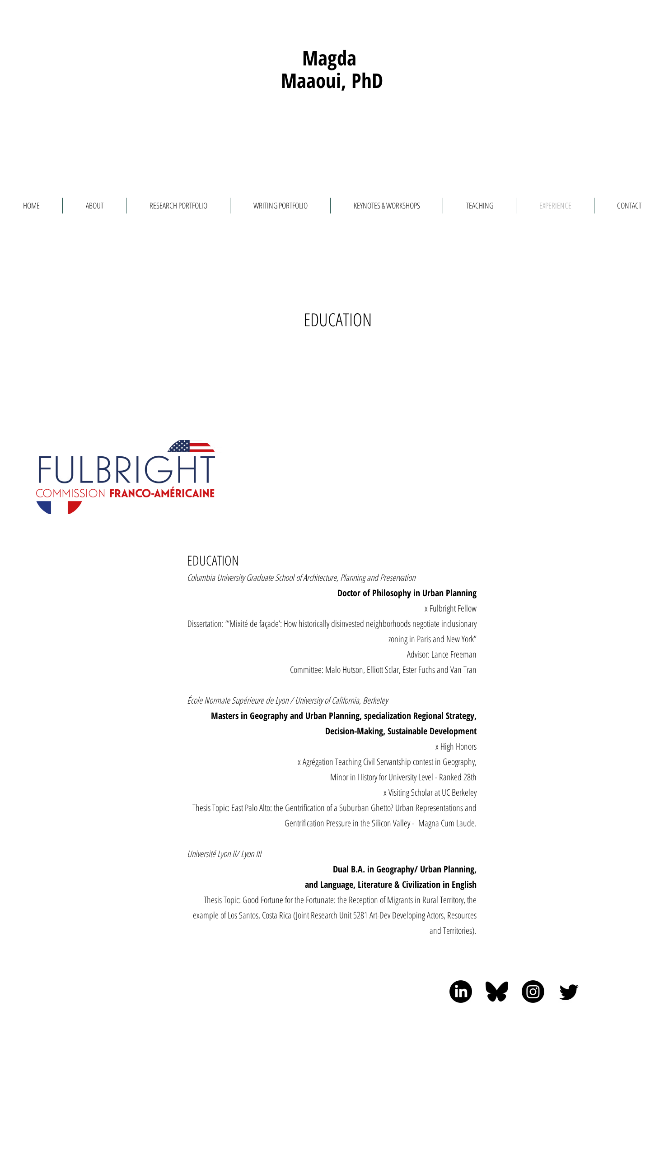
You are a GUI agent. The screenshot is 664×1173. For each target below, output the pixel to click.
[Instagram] (533, 991)
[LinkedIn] (460, 991)
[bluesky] (497, 991)
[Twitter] (569, 991)
